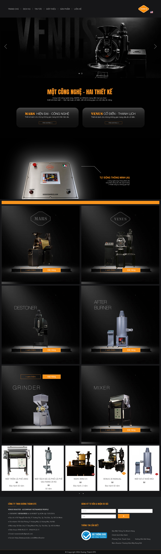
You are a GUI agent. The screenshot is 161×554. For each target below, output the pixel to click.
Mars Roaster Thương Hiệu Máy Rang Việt (127, 543)
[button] (79, 493)
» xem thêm (31, 270)
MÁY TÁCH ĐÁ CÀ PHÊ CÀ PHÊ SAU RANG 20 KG (80, 480)
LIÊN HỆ (78, 9)
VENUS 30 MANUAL (144, 478)
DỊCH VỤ (26, 9)
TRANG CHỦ (13, 9)
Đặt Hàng (52, 270)
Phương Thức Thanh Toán (121, 539)
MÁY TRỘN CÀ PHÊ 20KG (48, 478)
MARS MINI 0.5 (112, 478)
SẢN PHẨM (65, 9)
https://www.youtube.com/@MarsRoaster (30, 538)
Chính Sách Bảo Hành (120, 535)
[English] (151, 12)
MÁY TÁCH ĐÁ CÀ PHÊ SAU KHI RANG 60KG (16, 480)
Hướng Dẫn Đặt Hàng (142, 539)
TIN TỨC (38, 9)
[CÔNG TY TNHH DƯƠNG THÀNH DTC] (143, 13)
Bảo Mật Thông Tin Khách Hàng (123, 531)
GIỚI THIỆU (51, 9)
